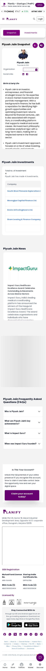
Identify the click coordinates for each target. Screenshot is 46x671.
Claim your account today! (22, 495)
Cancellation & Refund (31, 646)
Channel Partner (24, 641)
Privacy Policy (16, 646)
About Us (13, 641)
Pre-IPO (31, 644)
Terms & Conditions (18, 648)
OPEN (39, 5)
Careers (16, 644)
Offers (8, 646)
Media (39, 644)
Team (6, 641)
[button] (23, 411)
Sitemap (24, 644)
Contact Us (7, 644)
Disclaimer (30, 648)
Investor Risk (36, 641)
